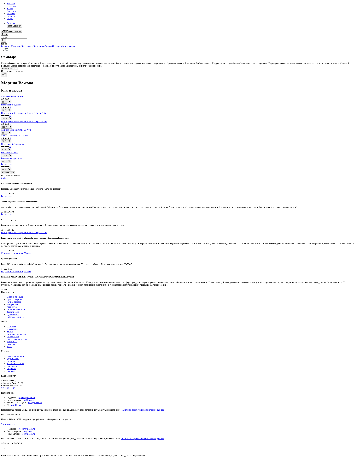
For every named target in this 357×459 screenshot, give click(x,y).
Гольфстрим (7, 196)
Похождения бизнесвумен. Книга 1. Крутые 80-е (24, 232)
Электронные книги (16, 356)
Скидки (48, 46)
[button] (178, 40)
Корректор (12, 307)
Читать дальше (8, 424)
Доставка (11, 371)
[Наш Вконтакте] (8, 448)
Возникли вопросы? (16, 334)
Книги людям (68, 46)
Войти (4, 34)
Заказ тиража (13, 312)
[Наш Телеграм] (8, 451)
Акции (10, 18)
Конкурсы (11, 11)
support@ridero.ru (27, 397)
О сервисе (11, 6)
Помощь (11, 23)
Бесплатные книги (15, 363)
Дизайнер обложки (16, 309)
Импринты (16, 46)
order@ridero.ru (35, 402)
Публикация (13, 314)
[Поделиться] (4, 75)
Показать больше (9, 69)
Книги (10, 331)
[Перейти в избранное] (2, 50)
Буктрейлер (12, 304)
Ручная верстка (14, 302)
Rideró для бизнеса (15, 317)
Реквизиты (12, 341)
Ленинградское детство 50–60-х (16, 253)
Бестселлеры (27, 46)
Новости (11, 16)
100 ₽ (4, 119)
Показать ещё (8, 173)
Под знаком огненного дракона (16, 271)
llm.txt (9, 346)
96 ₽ (4, 102)
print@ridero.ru (29, 400)
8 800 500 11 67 (8, 388)
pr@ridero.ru (16, 405)
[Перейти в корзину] (6, 50)
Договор (11, 344)
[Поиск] (3, 41)
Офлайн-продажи (15, 297)
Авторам (11, 13)
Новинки (11, 361)
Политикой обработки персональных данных (142, 410)
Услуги (10, 8)
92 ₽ (4, 150)
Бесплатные (39, 46)
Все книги (6, 46)
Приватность (13, 336)
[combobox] (178, 37)
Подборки (57, 46)
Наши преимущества (17, 339)
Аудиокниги (13, 358)
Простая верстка (14, 299)
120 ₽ (4, 155)
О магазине (12, 329)
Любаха (5, 178)
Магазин (11, 3)
